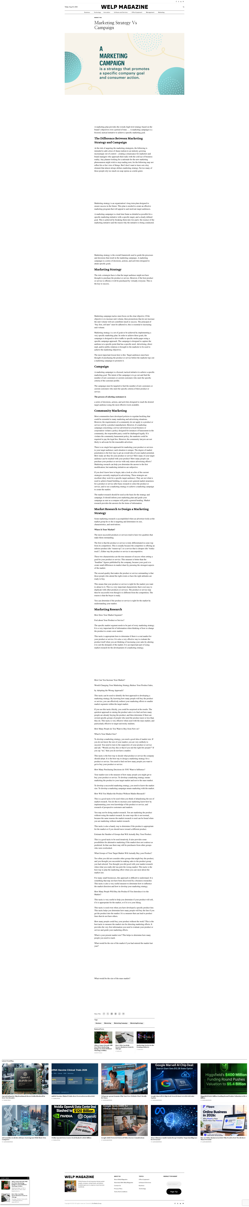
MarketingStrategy (136, 1023)
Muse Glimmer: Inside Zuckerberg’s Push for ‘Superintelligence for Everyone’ (174, 1138)
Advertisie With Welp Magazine (123, 1182)
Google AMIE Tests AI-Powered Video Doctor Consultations (122, 1138)
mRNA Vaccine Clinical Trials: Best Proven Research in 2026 (73, 1096)
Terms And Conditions (120, 1191)
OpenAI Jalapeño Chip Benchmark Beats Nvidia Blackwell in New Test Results (23, 1097)
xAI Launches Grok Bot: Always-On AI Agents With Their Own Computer (24, 1138)
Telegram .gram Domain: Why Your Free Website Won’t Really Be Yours (124, 1097)
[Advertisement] (124, 111)
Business (98, 1023)
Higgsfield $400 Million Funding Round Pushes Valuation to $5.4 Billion (224, 1097)
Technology (142, 1188)
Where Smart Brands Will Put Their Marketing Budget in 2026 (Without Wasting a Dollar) (103, 1047)
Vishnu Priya (7, 1100)
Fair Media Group (96, 1203)
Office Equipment (144, 1179)
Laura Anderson (107, 1100)
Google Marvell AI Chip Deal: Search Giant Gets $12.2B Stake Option (172, 1097)
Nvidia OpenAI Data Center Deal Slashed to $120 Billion (71, 1138)
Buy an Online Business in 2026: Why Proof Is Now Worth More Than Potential (223, 1138)
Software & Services (145, 1182)
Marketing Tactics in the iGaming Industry (145, 1046)
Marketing (98, 17)
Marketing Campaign (120, 1023)
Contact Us (117, 1185)
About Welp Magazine (120, 1179)
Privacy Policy (118, 1188)
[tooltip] (176, 1)
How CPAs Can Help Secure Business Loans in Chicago (124, 1046)
